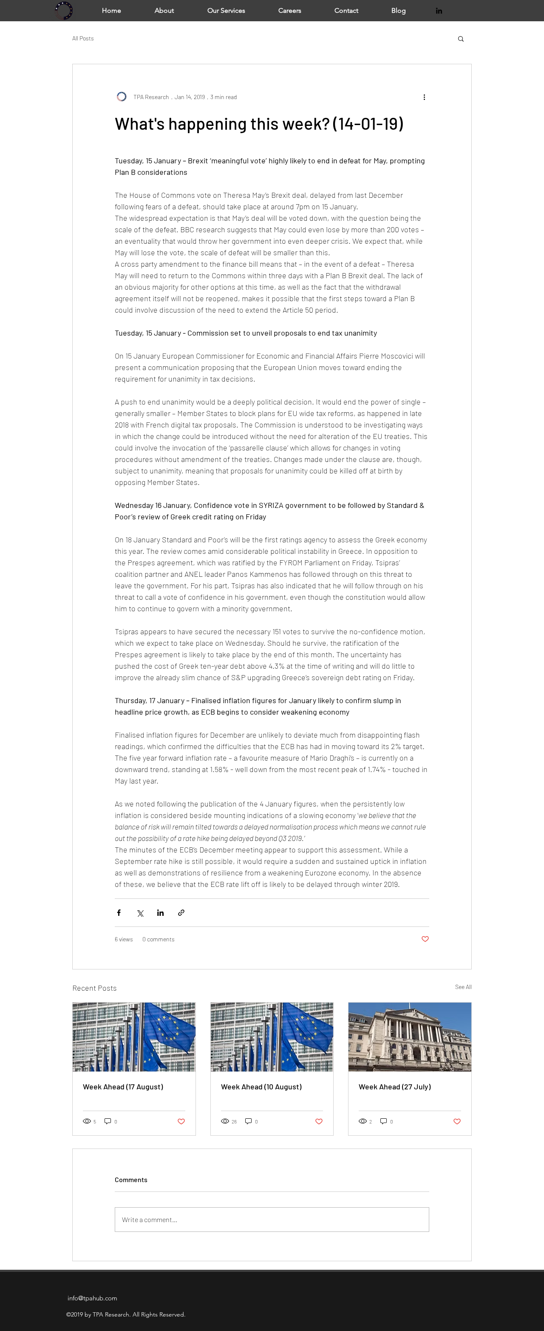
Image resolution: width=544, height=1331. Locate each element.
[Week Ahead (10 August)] (272, 1037)
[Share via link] (181, 913)
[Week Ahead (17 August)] (134, 1037)
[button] (461, 38)
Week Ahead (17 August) (123, 1086)
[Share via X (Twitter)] (140, 913)
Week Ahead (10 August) (261, 1086)
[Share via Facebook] (119, 913)
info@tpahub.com (92, 1298)
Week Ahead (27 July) (395, 1086)
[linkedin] (439, 10)
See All (463, 986)
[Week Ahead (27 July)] (409, 1037)
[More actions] (424, 96)
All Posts (83, 38)
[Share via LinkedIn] (160, 913)
